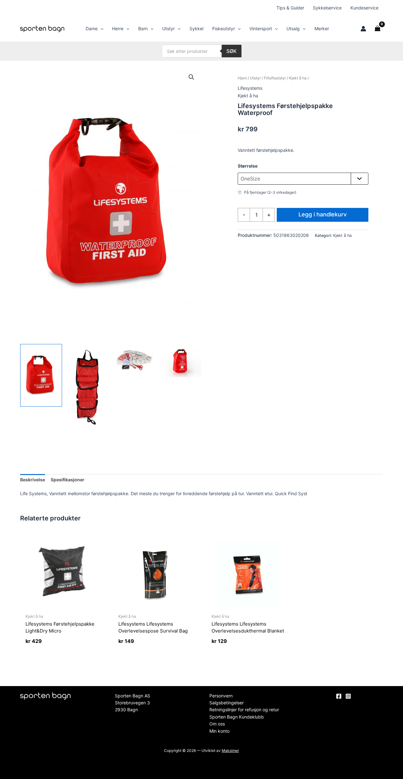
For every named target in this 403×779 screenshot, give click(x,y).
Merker (322, 28)
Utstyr (168, 28)
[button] (100, 28)
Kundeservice (364, 7)
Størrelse (248, 166)
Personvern (221, 695)
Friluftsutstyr (275, 78)
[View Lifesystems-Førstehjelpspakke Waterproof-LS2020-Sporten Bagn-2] (88, 386)
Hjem (242, 78)
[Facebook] (339, 696)
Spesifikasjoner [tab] (67, 479)
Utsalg (293, 28)
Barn (143, 28)
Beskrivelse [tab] (32, 479)
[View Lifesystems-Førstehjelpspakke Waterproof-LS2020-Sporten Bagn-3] (134, 359)
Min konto (219, 731)
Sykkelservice (327, 7)
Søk (231, 51)
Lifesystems (250, 88)
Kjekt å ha (298, 78)
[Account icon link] (363, 29)
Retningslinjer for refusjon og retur (244, 709)
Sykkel (196, 28)
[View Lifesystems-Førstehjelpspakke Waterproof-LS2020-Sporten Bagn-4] (181, 360)
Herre (117, 28)
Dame (92, 28)
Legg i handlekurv (322, 214)
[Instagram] (348, 696)
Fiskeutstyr (223, 28)
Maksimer (230, 750)
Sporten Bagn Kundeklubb (236, 716)
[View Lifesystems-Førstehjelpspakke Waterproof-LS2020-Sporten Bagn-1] (41, 375)
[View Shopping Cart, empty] (377, 29)
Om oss (217, 723)
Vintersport (260, 28)
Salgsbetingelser (226, 702)
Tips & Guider (290, 7)
